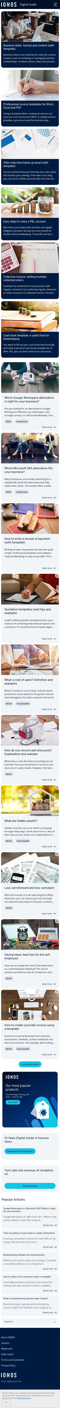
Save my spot (30, 1185)
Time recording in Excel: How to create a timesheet (29, 1233)
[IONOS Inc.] (30, 1375)
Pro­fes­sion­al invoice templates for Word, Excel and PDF (28, 106)
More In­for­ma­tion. (24, 1398)
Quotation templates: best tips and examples (27, 611)
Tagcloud (8, 1322)
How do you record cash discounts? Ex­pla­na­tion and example (28, 752)
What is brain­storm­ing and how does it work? (25, 1299)
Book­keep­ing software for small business (24, 1255)
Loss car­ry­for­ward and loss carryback (29, 888)
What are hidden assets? (20, 821)
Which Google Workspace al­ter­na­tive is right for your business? (29, 399)
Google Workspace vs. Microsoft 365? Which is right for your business (29, 1210)
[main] (30, 714)
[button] (30, 1099)
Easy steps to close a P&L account (24, 221)
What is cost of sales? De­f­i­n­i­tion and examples (28, 682)
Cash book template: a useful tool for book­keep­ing (26, 337)
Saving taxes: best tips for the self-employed (27, 956)
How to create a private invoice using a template (29, 1027)
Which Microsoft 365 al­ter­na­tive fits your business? (28, 470)
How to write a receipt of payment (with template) (27, 540)
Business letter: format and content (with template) (28, 47)
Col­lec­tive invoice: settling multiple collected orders (24, 279)
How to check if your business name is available (27, 1277)
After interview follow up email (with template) (25, 165)
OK (6, 1402)
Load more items (30, 1064)
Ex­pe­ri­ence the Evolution (20, 1151)
